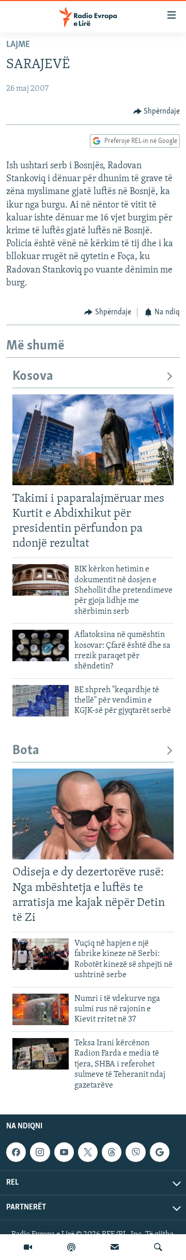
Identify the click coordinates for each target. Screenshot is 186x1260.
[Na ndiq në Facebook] (16, 1152)
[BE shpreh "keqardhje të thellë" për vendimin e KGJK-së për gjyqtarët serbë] (40, 700)
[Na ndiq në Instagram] (40, 1152)
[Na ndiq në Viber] (135, 1152)
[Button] (156, 111)
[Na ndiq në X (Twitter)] (88, 1152)
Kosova (32, 377)
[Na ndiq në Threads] (111, 1152)
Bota (25, 751)
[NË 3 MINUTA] (114, 1247)
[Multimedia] (27, 1247)
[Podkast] (71, 1247)
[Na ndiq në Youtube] (64, 1152)
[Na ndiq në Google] (159, 1152)
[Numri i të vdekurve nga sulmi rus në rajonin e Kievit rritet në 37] (40, 1009)
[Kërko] (158, 1247)
